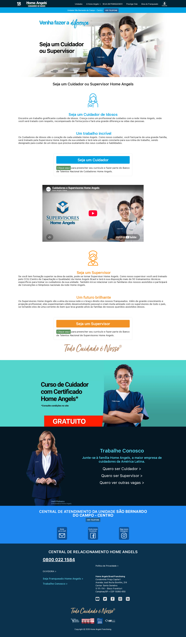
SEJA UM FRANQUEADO (113, 4)
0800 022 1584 (59, 559)
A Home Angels (92, 4)
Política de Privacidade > (107, 566)
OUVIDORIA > (49, 571)
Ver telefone (111, 10)
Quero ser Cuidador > (122, 468)
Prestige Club (132, 4)
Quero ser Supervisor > (122, 475)
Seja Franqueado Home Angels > (63, 578)
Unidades (78, 4)
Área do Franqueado (149, 4)
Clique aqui (63, 167)
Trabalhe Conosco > (55, 583)
